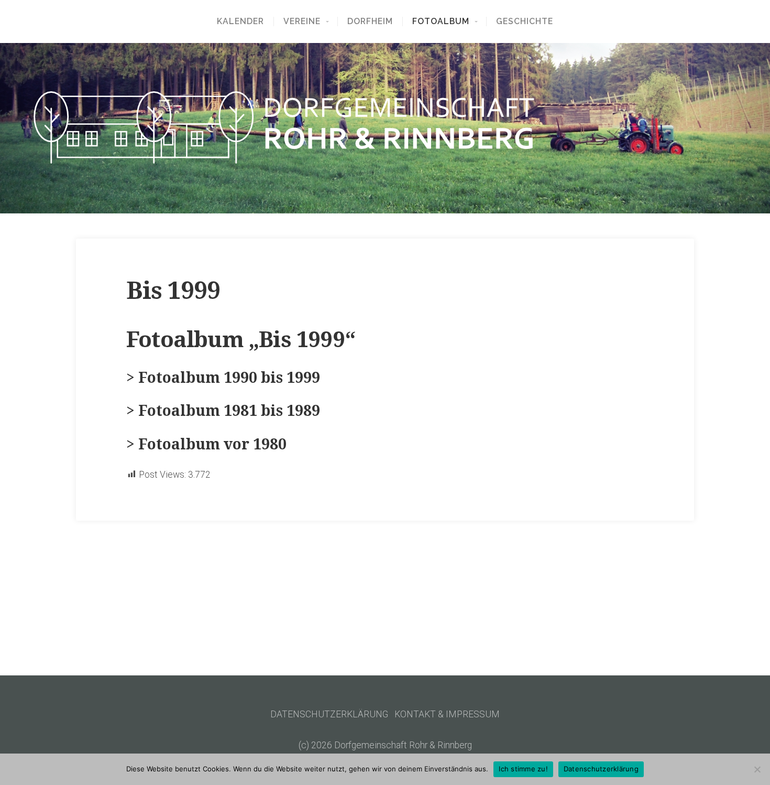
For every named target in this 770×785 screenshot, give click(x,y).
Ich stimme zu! (523, 769)
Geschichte (524, 21)
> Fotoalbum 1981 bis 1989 (223, 411)
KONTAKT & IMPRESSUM (447, 714)
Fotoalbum (440, 21)
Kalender (240, 21)
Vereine (302, 21)
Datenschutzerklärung (601, 769)
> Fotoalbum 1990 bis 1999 (223, 377)
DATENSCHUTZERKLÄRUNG (329, 714)
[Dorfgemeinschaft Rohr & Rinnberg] (385, 127)
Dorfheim (370, 21)
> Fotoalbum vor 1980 (206, 444)
